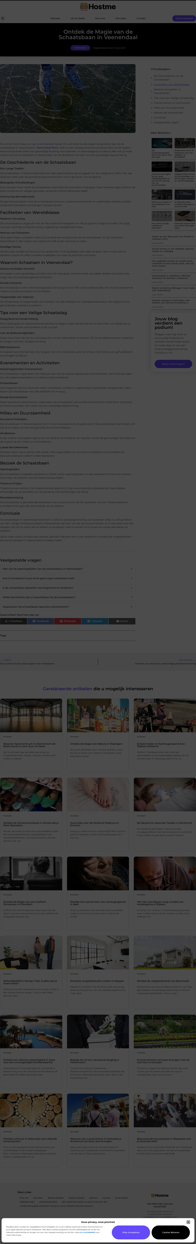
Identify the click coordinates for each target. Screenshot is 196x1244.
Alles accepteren (131, 1232)
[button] (188, 1222)
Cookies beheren (170, 1232)
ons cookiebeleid (87, 1232)
